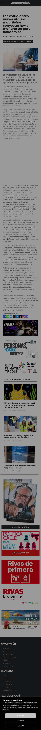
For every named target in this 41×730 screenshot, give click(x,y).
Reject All (21, 726)
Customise (20, 720)
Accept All (20, 715)
